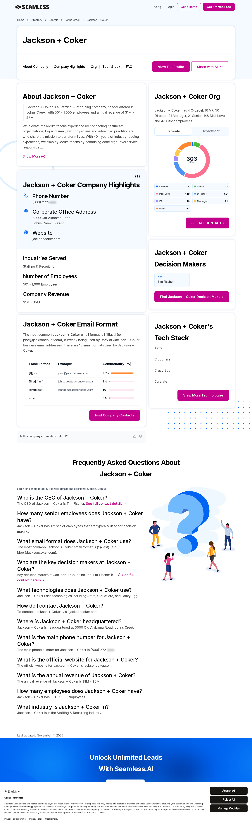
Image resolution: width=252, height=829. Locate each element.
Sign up (102, 488)
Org (94, 67)
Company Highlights (69, 67)
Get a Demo (189, 7)
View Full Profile (171, 67)
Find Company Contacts (114, 415)
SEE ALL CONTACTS (207, 223)
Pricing (156, 7)
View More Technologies (203, 395)
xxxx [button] (52, 202)
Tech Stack (111, 67)
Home (20, 19)
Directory (36, 19)
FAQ (129, 67)
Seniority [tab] (173, 131)
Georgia (53, 19)
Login (170, 7)
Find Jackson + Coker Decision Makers (192, 297)
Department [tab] (210, 131)
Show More (32, 156)
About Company (35, 67)
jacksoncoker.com (46, 239)
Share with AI (207, 67)
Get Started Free (219, 7)
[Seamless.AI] (32, 7)
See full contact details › (106, 503)
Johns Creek (72, 19)
